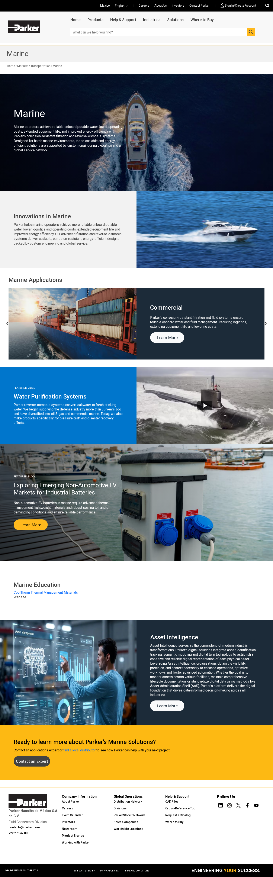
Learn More (167, 337)
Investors (178, 5)
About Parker (71, 801)
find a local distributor (79, 750)
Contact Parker (199, 5)
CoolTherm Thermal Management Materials (46, 592)
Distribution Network (128, 801)
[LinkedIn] (220, 804)
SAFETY (93, 871)
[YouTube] (256, 804)
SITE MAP (80, 871)
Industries (151, 19)
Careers (144, 5)
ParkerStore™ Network (129, 815)
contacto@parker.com (24, 827)
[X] (238, 804)
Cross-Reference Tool (180, 808)
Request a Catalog (178, 815)
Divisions (120, 808)
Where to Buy (202, 19)
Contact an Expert (32, 761)
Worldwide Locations (128, 829)
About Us (160, 5)
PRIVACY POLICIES (110, 871)
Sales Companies (126, 822)
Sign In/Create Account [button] (240, 5)
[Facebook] (247, 804)
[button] (122, 6)
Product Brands (73, 835)
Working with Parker (76, 842)
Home (75, 19)
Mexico (105, 5)
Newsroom (69, 829)
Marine (17, 53)
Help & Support (123, 19)
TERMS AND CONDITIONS (136, 871)
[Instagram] (229, 804)
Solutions (175, 19)
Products (95, 19)
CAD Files (172, 801)
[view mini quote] (267, 6)
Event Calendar (72, 815)
